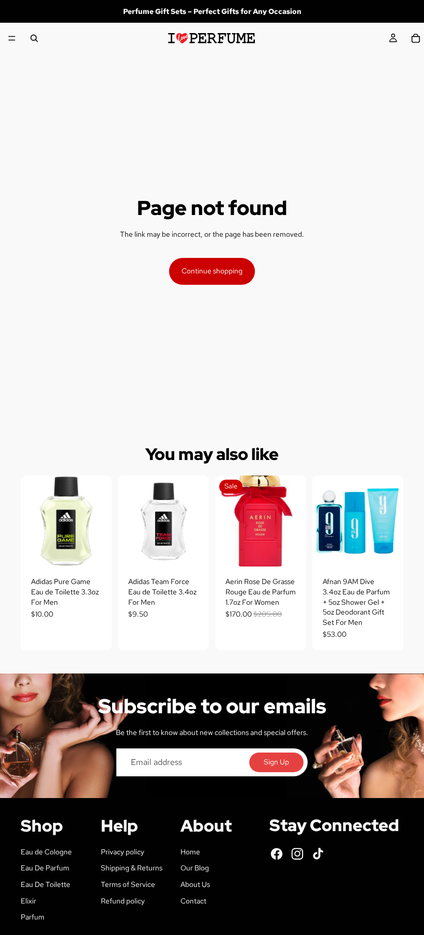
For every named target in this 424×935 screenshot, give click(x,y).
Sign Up (276, 762)
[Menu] (12, 38)
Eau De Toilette (45, 884)
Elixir (28, 901)
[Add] (95, 551)
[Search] (34, 38)
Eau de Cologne (46, 851)
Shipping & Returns (131, 867)
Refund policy (123, 901)
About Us (195, 884)
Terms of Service (128, 884)
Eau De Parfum (45, 867)
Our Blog (194, 867)
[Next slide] (392, 521)
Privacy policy (122, 851)
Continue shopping (212, 270)
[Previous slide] (323, 521)
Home (190, 851)
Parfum (32, 917)
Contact (193, 901)
